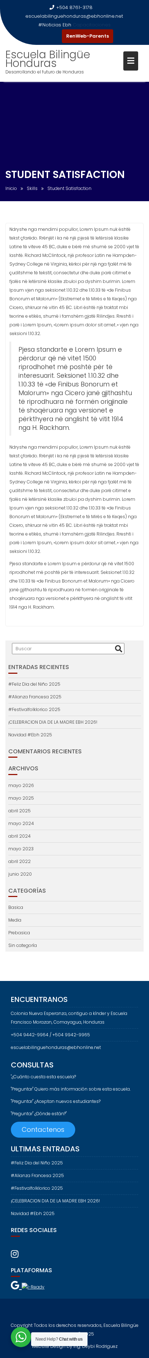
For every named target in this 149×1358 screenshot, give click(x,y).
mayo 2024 (21, 823)
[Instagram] (54, 36)
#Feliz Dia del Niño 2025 (34, 684)
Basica (15, 907)
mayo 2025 (21, 798)
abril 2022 (19, 861)
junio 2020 (20, 874)
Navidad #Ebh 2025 (30, 735)
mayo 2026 (21, 785)
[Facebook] (41, 36)
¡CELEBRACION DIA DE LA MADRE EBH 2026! (52, 722)
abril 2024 (19, 836)
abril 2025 (19, 811)
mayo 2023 (21, 849)
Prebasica (19, 933)
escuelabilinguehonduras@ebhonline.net (74, 16)
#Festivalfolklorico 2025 (34, 709)
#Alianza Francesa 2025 (34, 697)
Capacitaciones (92, 24)
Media (14, 920)
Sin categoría (22, 945)
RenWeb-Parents (87, 36)
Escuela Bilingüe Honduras (47, 59)
